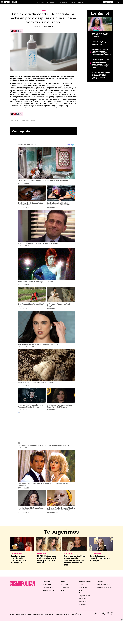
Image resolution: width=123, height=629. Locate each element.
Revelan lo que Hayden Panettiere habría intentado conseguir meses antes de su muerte (101, 52)
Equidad (80, 2)
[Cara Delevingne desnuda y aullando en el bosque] (101, 544)
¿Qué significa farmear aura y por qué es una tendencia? (100, 34)
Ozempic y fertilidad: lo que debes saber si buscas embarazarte (101, 43)
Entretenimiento (52, 2)
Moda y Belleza (64, 2)
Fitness (73, 2)
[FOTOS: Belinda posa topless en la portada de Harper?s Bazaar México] (48, 544)
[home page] (10, 2)
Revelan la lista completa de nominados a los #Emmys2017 (18, 559)
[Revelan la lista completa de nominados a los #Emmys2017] (22, 544)
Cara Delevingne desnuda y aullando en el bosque (100, 558)
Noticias (43, 10)
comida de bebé (28, 120)
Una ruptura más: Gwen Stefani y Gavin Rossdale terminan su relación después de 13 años (75, 560)
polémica (14, 120)
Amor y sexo (40, 2)
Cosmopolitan (48, 26)
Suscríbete (108, 2)
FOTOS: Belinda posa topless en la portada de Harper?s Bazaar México (47, 559)
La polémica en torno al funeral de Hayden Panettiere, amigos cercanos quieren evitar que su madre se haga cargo (100, 63)
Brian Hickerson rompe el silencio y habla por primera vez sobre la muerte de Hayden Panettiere (101, 76)
